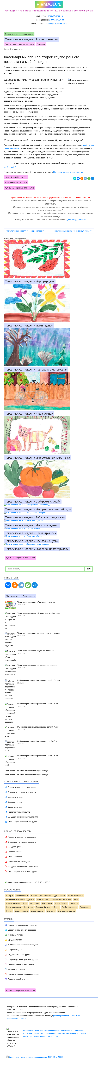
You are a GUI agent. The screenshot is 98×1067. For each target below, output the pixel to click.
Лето (25, 903)
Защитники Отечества (61, 899)
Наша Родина (61, 903)
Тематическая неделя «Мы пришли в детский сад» (38, 509)
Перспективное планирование (21, 964)
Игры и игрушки (13, 903)
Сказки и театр (21, 911)
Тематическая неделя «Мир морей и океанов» (37, 665)
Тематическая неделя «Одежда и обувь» (31, 541)
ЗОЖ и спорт (11, 44)
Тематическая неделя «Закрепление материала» (37, 548)
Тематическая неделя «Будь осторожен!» (35, 651)
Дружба (30, 899)
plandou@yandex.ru (54, 16)
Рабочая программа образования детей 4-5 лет (37, 741)
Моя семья (34, 903)
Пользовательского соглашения (68, 172)
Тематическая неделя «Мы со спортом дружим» (38, 633)
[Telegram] (85, 178)
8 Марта (9, 896)
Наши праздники (13, 907)
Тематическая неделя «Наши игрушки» (30, 533)
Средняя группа (15, 802)
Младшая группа (15, 797)
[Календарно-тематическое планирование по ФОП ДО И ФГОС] (35, 1057)
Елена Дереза (16, 49)
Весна (34, 896)
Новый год (28, 907)
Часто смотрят (12, 596)
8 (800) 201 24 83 (56, 20)
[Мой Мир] (92, 178)
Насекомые (47, 903)
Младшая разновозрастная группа (23, 817)
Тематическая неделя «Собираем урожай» (32, 501)
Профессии (85, 907)
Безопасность (22, 896)
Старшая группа (15, 807)
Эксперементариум (66, 911)
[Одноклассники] (81, 178)
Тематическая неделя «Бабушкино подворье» (35, 517)
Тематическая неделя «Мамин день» (29, 325)
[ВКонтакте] (78, 178)
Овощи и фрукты (26, 44)
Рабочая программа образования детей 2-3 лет (37, 703)
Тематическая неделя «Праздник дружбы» (36, 602)
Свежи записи (29, 596)
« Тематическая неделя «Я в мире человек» (24, 231)
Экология (41, 44)
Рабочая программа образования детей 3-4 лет (37, 727)
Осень (56, 907)
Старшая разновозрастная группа (22, 822)
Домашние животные (15, 899)
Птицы (9, 911)
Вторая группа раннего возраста (19, 34)
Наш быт (74, 903)
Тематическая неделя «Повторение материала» (36, 369)
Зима (76, 899)
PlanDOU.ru (49, 4)
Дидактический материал (19, 979)
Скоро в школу (37, 911)
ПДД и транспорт (69, 907)
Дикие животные (75, 896)
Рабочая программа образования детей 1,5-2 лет (38, 680)
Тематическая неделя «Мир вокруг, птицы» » (73, 231)
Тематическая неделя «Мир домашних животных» (37, 457)
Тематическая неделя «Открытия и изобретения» (39, 613)
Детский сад (59, 896)
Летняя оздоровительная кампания (23, 974)
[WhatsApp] (88, 178)
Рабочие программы (17, 969)
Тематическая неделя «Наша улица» (29, 413)
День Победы (46, 896)
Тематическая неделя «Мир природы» (29, 281)
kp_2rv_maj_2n (10, 167)
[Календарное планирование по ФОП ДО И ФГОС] (27, 882)
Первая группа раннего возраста (22, 787)
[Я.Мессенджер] (74, 178)
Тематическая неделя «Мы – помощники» (32, 525)
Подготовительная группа (19, 812)
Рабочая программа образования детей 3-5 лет (37, 756)
